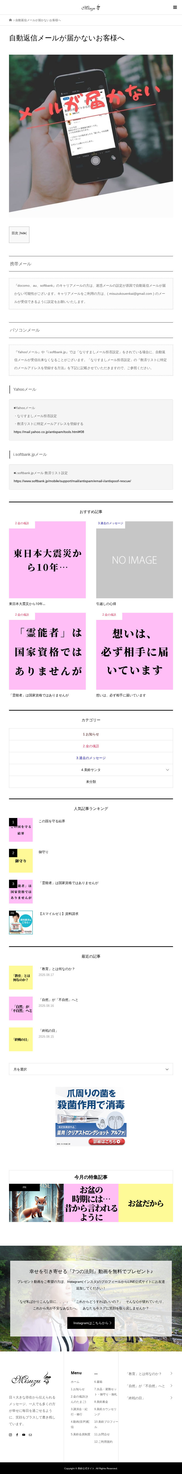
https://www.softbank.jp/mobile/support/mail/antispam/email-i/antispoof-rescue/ (72, 481)
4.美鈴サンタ (91, 770)
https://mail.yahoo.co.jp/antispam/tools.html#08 (49, 432)
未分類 (91, 782)
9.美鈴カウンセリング (105, 1411)
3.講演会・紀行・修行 (79, 1411)
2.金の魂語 (91, 746)
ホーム (75, 1382)
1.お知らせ (91, 734)
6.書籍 (98, 1382)
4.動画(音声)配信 (80, 1424)
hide (23, 233)
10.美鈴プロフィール (106, 1424)
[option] (36, 1203)
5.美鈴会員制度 (80, 1434)
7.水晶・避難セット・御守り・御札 (105, 1392)
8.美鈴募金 (101, 1401)
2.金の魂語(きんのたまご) (79, 1399)
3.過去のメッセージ (91, 758)
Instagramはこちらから (91, 1323)
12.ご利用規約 (103, 1441)
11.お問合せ (102, 1434)
